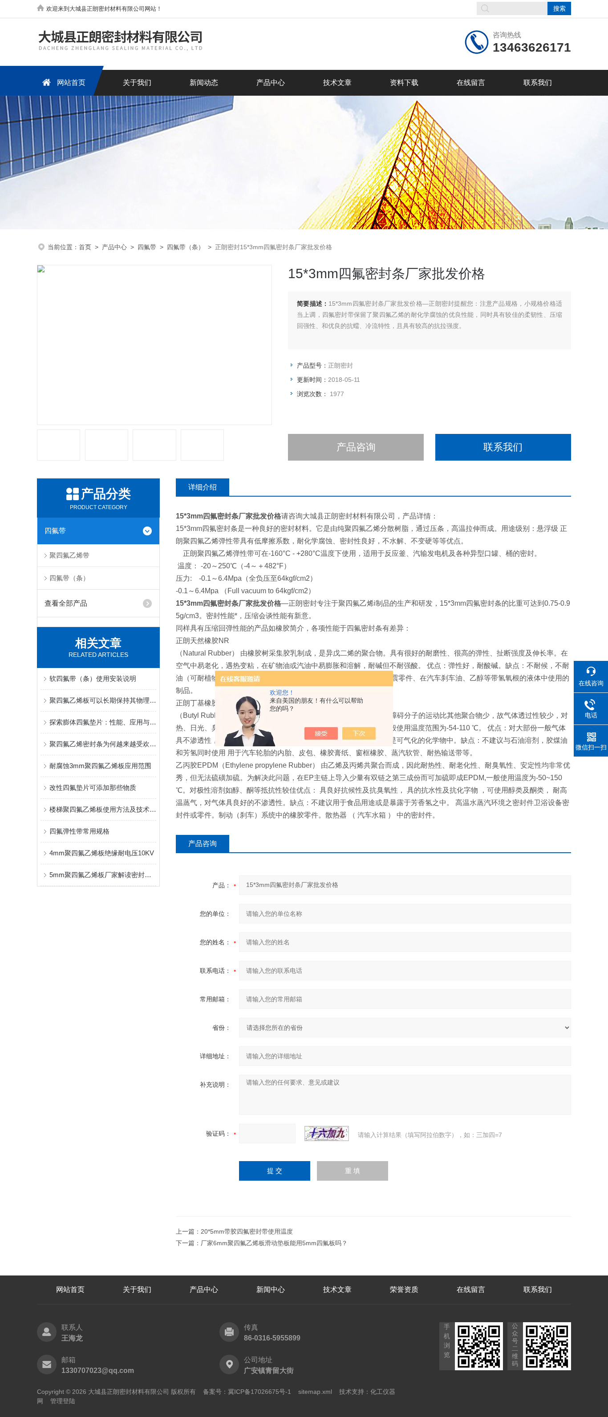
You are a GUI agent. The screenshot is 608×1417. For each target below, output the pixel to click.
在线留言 (471, 82)
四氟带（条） (185, 247)
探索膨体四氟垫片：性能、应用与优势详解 (102, 722)
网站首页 (71, 82)
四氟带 (147, 247)
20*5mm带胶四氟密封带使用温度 (247, 1231)
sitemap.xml (315, 1391)
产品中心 (270, 82)
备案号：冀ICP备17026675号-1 (247, 1391)
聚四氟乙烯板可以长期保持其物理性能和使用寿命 (102, 700)
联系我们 (537, 82)
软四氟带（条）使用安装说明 (92, 678)
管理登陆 (62, 1401)
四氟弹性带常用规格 (79, 831)
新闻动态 (204, 82)
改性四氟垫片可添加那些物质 (92, 787)
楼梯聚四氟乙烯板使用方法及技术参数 (102, 809)
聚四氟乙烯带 (69, 555)
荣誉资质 (404, 1289)
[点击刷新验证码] (326, 1133)
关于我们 (137, 82)
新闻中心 (270, 1289)
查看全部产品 (66, 603)
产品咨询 (356, 447)
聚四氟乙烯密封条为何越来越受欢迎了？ (102, 744)
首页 (85, 247)
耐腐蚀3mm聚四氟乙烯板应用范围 (100, 765)
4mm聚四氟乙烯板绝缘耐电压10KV (101, 853)
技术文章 (337, 82)
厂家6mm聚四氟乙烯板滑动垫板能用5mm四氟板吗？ (274, 1243)
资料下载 (404, 82)
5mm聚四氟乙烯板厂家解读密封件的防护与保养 (102, 875)
